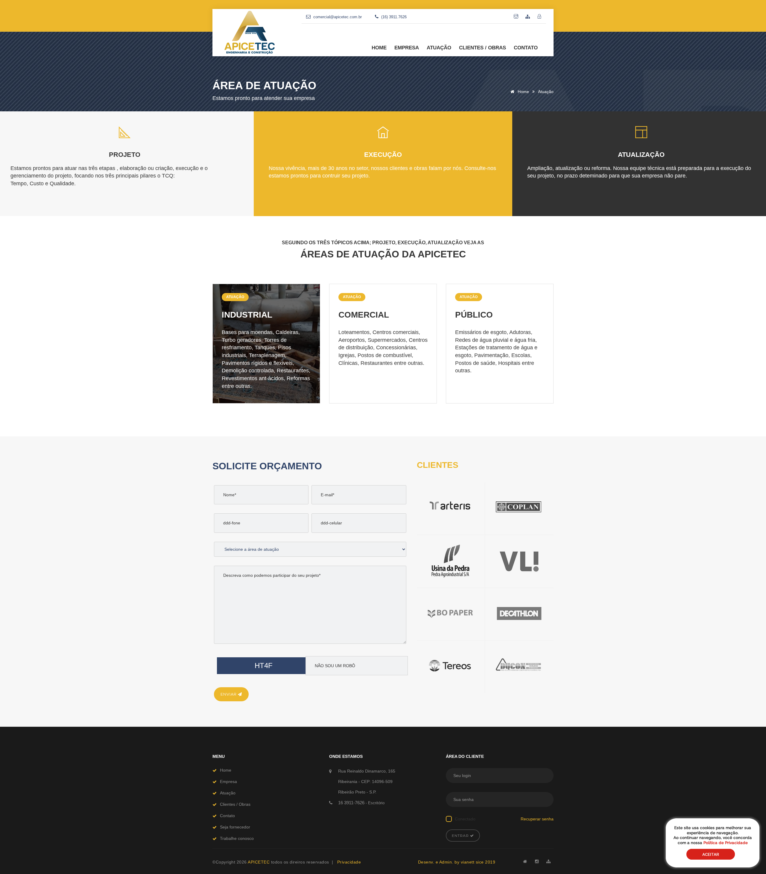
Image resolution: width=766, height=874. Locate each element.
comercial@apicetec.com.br (337, 17)
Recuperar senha (537, 819)
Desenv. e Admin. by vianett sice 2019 (457, 862)
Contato (227, 815)
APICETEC (259, 862)
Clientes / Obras (235, 804)
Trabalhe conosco (237, 838)
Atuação (235, 297)
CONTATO (526, 48)
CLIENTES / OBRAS (482, 48)
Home (522, 91)
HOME (379, 48)
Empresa (228, 781)
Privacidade (349, 862)
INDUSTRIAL (247, 314)
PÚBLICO (474, 314)
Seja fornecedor (235, 827)
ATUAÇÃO (439, 48)
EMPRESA (406, 48)
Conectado (465, 819)
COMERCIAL (363, 314)
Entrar (461, 835)
